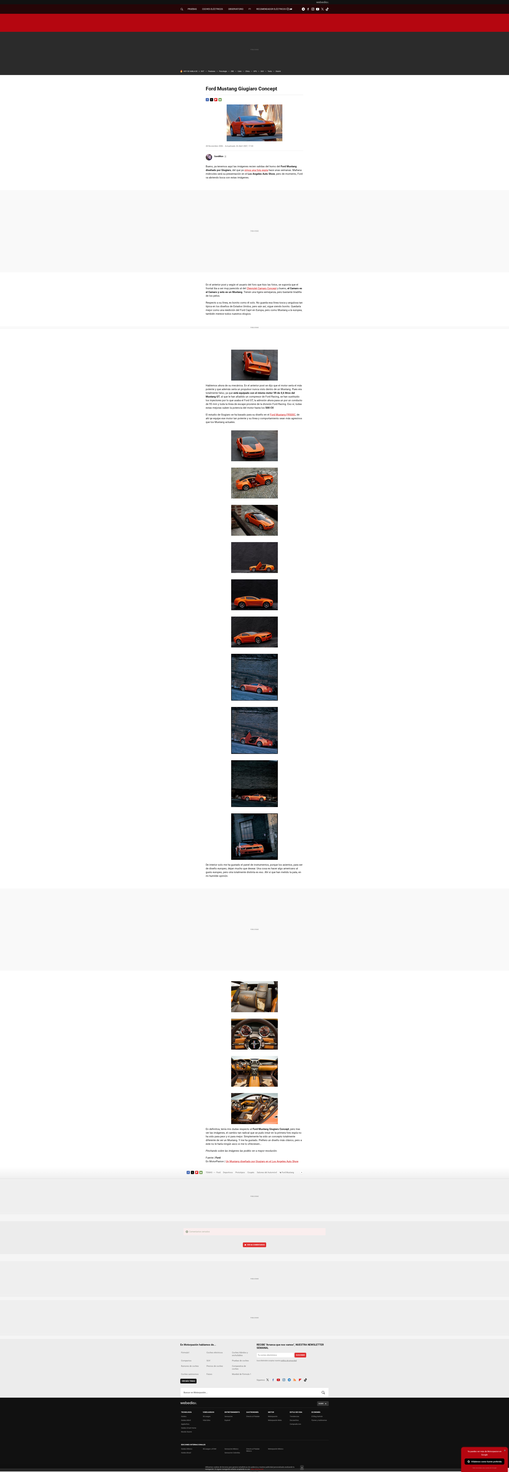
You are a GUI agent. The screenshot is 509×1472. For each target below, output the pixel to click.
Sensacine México (231, 1449)
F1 (250, 9)
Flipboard (215, 99)
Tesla (270, 71)
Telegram (303, 9)
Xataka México (186, 1449)
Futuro (209, 1374)
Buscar (323, 1392)
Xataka (183, 1416)
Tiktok (327, 9)
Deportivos (228, 1172)
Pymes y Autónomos (319, 1420)
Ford (218, 1172)
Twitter (322, 9)
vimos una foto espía (256, 170)
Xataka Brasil (186, 1453)
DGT (202, 71)
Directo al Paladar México (253, 1450)
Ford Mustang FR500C (282, 414)
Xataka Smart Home (188, 1428)
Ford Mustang (288, 1172)
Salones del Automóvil (267, 1172)
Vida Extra (206, 1420)
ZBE (232, 71)
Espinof (227, 1420)
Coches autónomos (190, 1374)
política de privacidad (289, 1361)
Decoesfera (294, 1420)
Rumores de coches (190, 1366)
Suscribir (300, 1355)
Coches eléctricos (215, 1352)
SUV (262, 71)
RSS (295, 1379)
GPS (255, 71)
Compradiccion (295, 1424)
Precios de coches (215, 1366)
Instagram (312, 9)
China (247, 71)
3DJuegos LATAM (209, 1449)
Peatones (211, 71)
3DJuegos (206, 1416)
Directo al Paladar (253, 1416)
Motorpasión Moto (275, 1420)
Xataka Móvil (186, 1420)
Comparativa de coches (239, 1367)
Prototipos (240, 1172)
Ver (256, 1245)
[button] (220, 156)
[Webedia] (322, 2)
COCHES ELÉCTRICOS (212, 9)
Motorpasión (272, 1416)
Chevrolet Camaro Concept (262, 288)
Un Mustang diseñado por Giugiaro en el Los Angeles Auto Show (262, 1161)
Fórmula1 (185, 1352)
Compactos (186, 1360)
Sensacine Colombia (232, 1453)
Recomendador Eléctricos (271, 9)
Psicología (223, 71)
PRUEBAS (192, 9)
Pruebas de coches (240, 1360)
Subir (321, 1404)
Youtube (317, 9)
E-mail (220, 99)
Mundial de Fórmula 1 (241, 1374)
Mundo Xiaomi (186, 1432)
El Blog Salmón (317, 1416)
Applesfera (185, 1424)
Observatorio (235, 9)
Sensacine (228, 1416)
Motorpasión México (275, 1449)
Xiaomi (278, 71)
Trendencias (294, 1416)
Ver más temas (188, 1381)
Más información (257, 1469)
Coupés (250, 1172)
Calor (240, 71)
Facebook (308, 9)
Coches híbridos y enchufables (240, 1354)
